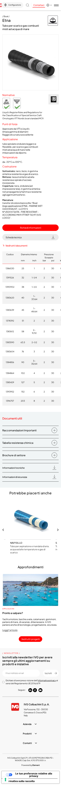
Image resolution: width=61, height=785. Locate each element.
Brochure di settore (13, 455)
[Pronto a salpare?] (30, 590)
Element (36, 765)
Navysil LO (16, 542)
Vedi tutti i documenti (16, 245)
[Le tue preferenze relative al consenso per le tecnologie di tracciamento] (5, 780)
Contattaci (38, 5)
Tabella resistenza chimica (17, 442)
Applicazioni (8, 609)
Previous (3, 530)
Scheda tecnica (14, 237)
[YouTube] (40, 690)
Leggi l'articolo (10, 630)
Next (58, 530)
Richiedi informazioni (30, 227)
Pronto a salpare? (12, 613)
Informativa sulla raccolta (19, 781)
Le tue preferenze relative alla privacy (33, 775)
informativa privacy (47, 680)
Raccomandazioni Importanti (19, 430)
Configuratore (14, 5)
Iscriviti (48, 673)
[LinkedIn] (30, 690)
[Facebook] (34, 690)
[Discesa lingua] (49, 5)
